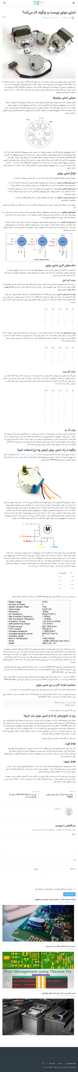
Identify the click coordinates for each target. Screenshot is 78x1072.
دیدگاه (73, 834)
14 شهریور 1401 (63, 902)
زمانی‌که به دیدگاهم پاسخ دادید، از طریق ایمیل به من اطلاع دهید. (54, 889)
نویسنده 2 (71, 902)
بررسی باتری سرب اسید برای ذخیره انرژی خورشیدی (59, 993)
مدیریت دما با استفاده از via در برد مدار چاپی (61, 946)
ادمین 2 (64, 18)
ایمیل (35, 869)
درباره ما (60, 1063)
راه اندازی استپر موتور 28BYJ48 (26, 454)
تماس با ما (52, 1063)
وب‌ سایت (73, 869)
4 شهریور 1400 (53, 18)
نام (74, 860)
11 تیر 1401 (64, 949)
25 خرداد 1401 (63, 996)
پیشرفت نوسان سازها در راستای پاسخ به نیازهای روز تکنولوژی (55, 899)
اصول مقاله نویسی (71, 1063)
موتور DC (45, 18)
